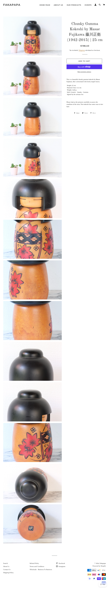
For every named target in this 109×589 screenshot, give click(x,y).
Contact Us (6, 569)
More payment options (84, 72)
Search (5, 563)
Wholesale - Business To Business (41, 569)
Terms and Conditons (37, 566)
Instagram (61, 566)
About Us (58, 5)
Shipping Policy (8, 573)
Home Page (44, 5)
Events (88, 5)
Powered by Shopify (99, 566)
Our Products (74, 5)
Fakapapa (11, 4)
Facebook (61, 563)
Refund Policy (34, 563)
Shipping (82, 50)
